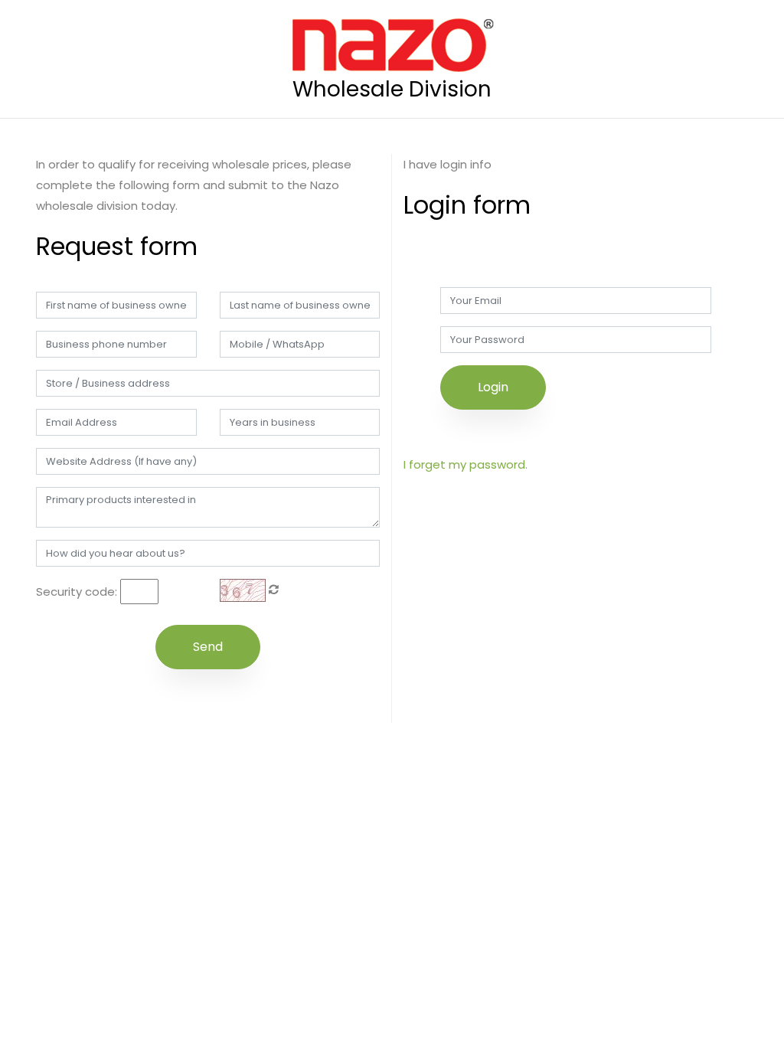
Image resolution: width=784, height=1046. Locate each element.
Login (493, 387)
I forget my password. (465, 464)
